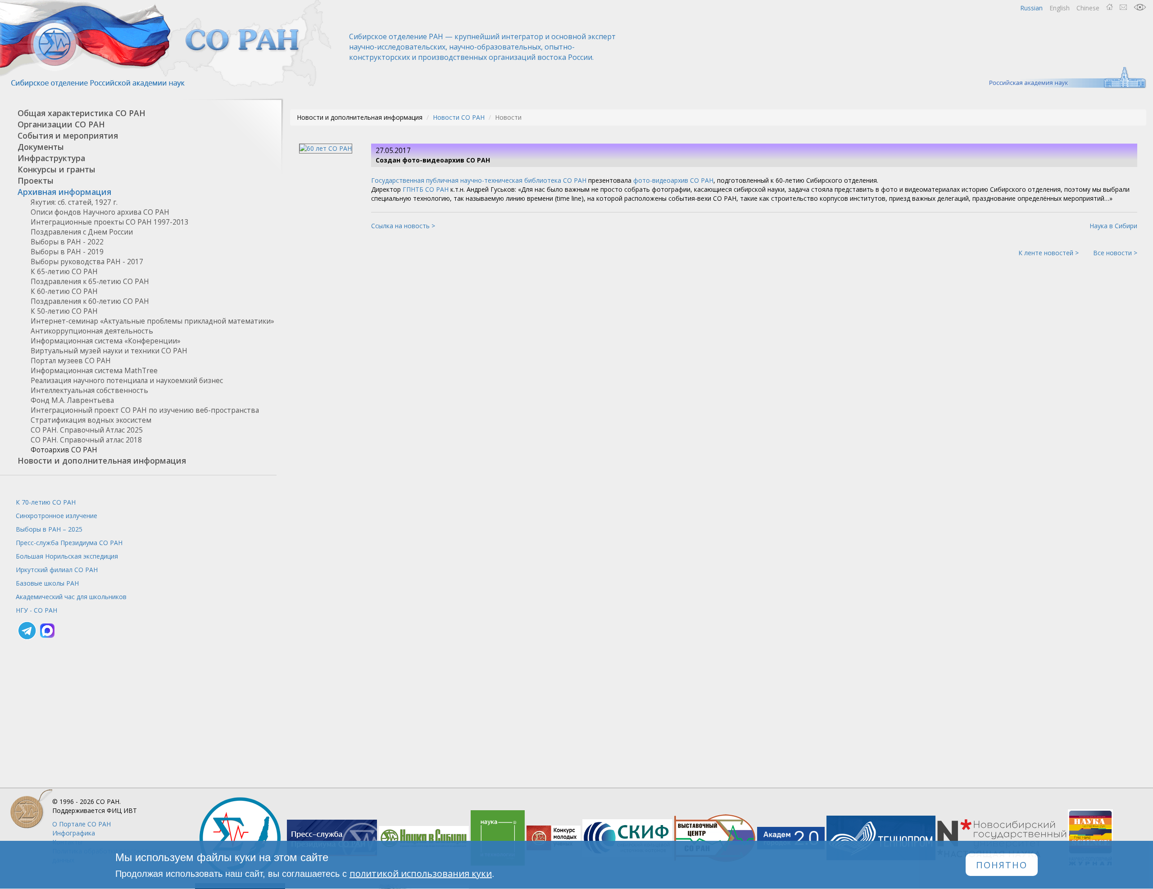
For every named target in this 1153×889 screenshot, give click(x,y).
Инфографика (73, 833)
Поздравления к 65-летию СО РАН (90, 281)
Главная (1109, 7)
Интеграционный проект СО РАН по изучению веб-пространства (145, 410)
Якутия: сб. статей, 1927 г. (74, 202)
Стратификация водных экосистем (91, 420)
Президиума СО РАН (69, 542)
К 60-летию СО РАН (64, 291)
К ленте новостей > (1048, 252)
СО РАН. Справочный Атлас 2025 (87, 430)
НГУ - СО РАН (36, 610)
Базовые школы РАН (47, 583)
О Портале (81, 824)
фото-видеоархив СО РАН (673, 180)
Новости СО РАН (459, 117)
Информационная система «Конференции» (106, 341)
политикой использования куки (421, 873)
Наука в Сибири (1113, 225)
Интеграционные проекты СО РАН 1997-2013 (110, 222)
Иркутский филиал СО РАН (57, 569)
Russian (1031, 8)
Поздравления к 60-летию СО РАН (90, 301)
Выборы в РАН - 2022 (67, 242)
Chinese (1087, 8)
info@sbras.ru (1123, 7)
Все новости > (1115, 252)
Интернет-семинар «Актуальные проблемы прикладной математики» (152, 321)
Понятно (1001, 865)
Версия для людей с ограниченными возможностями (1140, 7)
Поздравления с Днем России (82, 232)
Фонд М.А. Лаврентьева (72, 400)
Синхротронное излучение (56, 515)
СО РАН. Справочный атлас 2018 (86, 440)
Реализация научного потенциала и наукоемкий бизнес (127, 380)
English (1059, 8)
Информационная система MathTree (94, 370)
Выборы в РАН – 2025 (49, 529)
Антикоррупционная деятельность (92, 331)
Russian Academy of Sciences (1063, 78)
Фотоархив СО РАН (64, 450)
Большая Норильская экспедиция (67, 556)
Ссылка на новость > (403, 225)
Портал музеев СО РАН (71, 361)
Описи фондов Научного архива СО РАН (100, 212)
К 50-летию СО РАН (64, 311)
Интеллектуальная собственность (89, 390)
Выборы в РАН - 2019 (67, 252)
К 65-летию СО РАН (64, 271)
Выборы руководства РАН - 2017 (87, 261)
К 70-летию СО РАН (46, 502)
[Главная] (166, 44)
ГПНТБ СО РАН (426, 189)
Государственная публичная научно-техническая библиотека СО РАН (478, 180)
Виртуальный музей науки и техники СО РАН (109, 351)
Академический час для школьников (71, 596)
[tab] (138, 113)
